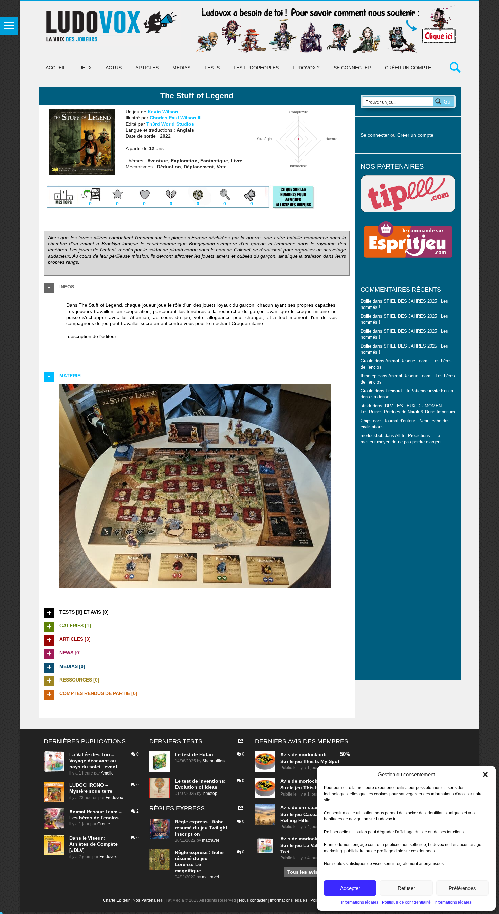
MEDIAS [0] (72, 666)
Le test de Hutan (194, 754)
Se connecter (352, 67)
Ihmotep (368, 376)
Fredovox (114, 797)
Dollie (366, 301)
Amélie (107, 773)
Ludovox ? (306, 67)
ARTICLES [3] (75, 639)
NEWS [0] (70, 652)
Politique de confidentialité (406, 902)
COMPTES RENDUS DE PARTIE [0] (98, 693)
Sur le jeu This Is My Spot (309, 761)
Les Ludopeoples (256, 67)
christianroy (313, 807)
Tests (212, 67)
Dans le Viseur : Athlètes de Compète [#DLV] (93, 844)
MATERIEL (71, 375)
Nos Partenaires (148, 900)
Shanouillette (214, 761)
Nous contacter (253, 900)
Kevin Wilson (163, 111)
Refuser (406, 888)
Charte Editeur (116, 900)
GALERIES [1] (75, 625)
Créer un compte (408, 67)
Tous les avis (302, 872)
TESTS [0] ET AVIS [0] (84, 612)
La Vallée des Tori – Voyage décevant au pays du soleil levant (93, 760)
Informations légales (359, 902)
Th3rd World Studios (170, 124)
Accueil (55, 67)
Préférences (462, 888)
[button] (485, 774)
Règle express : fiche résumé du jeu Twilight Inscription (201, 828)
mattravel (210, 840)
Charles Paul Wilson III (176, 117)
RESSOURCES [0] (79, 680)
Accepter (350, 888)
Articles (147, 67)
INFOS (66, 287)
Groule (103, 824)
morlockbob (313, 754)
